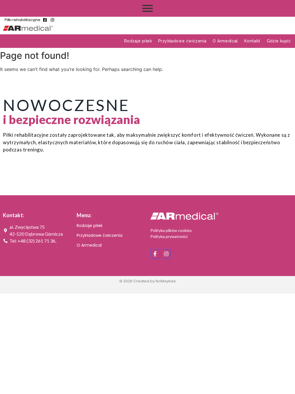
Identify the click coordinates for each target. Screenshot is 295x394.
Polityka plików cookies (171, 230)
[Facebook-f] (155, 253)
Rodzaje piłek (138, 41)
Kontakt (252, 41)
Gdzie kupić (279, 41)
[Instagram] (166, 253)
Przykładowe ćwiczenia (182, 41)
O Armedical (225, 41)
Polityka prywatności (169, 236)
